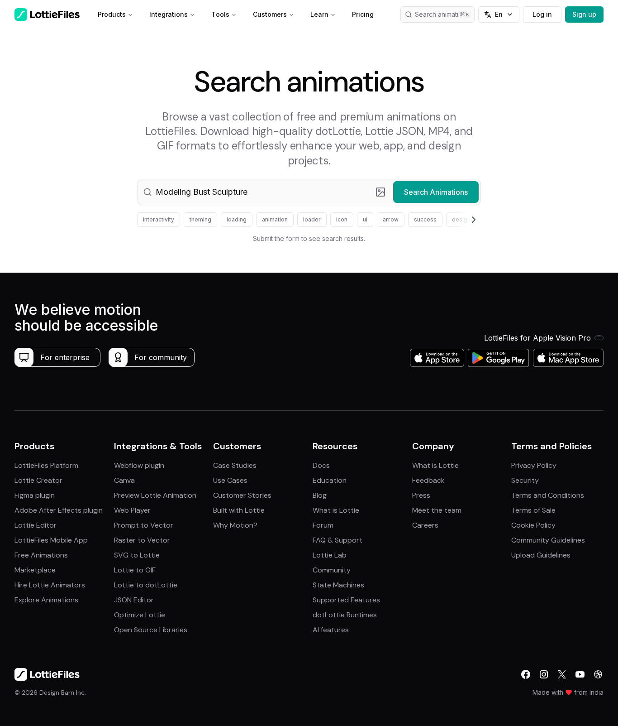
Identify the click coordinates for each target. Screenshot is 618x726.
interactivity (158, 219)
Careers (425, 525)
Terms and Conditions (547, 495)
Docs (321, 465)
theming (200, 219)
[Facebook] (525, 674)
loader (312, 219)
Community (332, 570)
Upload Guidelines (540, 555)
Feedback (428, 480)
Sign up (584, 14)
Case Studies (235, 465)
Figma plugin (34, 495)
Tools (220, 14)
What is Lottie (336, 510)
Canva (124, 480)
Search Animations (436, 192)
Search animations (442, 14)
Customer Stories (242, 495)
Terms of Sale (533, 510)
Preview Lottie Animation (155, 495)
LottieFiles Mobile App (51, 540)
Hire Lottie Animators (49, 585)
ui (365, 219)
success (425, 219)
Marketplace (35, 570)
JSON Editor (134, 600)
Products (112, 14)
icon (341, 219)
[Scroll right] (463, 219)
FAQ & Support (337, 540)
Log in (542, 14)
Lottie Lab (330, 555)
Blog (320, 495)
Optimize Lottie (139, 615)
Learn (319, 14)
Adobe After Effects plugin (58, 510)
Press (421, 495)
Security (525, 480)
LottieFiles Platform (46, 465)
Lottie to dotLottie (145, 585)
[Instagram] (543, 674)
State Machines (338, 585)
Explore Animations (46, 600)
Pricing (363, 14)
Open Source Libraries (150, 630)
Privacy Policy (533, 465)
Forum (323, 525)
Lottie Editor (35, 525)
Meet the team (436, 510)
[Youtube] (580, 674)
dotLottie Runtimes (345, 615)
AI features (331, 630)
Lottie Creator (38, 480)
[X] (561, 674)
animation (275, 219)
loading (237, 219)
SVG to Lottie (137, 555)
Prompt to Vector (143, 525)
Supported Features (346, 600)
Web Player (132, 510)
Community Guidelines (548, 540)
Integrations (168, 14)
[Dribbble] (598, 674)
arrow (391, 219)
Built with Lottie (239, 510)
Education (330, 480)
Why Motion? (235, 525)
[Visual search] (380, 192)
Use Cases (230, 480)
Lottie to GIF (135, 570)
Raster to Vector (142, 540)
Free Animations (41, 555)
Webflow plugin (139, 465)
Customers (270, 14)
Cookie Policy (533, 525)
